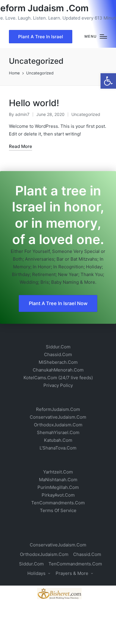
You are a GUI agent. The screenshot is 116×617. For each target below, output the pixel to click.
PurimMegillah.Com (58, 487)
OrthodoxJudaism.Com (58, 425)
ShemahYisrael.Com (58, 432)
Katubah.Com (58, 440)
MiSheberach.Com (58, 362)
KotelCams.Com (40, 377)
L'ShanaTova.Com (58, 448)
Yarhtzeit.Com (58, 472)
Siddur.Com (58, 347)
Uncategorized (85, 114)
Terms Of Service (58, 510)
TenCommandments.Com (58, 503)
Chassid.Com (58, 354)
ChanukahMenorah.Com (58, 370)
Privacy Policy (58, 385)
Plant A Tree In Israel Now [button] (58, 303)
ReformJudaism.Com (58, 409)
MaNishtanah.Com (58, 479)
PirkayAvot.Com (58, 495)
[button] (108, 81)
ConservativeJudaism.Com (58, 417)
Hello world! (34, 103)
